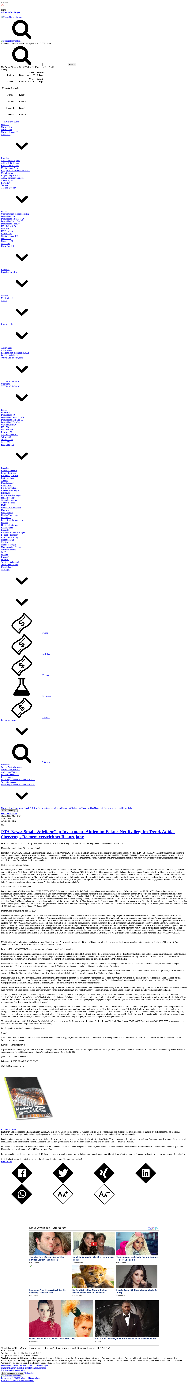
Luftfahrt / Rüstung (9, 537)
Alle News (5, 134)
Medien (4, 296)
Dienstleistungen (8, 483)
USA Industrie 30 (8, 226)
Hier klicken (6, 1161)
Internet (4, 522)
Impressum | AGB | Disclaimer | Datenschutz (20, 1378)
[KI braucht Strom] (27, 1127)
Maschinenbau (7, 540)
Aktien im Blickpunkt (10, 160)
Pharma (4, 554)
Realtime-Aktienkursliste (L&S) (15, 353)
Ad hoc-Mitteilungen (10, 12)
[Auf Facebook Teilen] (21, 1182)
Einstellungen (7, 777)
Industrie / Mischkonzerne (12, 520)
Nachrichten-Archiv (16, 1370)
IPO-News (5, 183)
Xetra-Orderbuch (22, 1365)
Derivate (46, 675)
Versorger (5, 569)
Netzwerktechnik (8, 550)
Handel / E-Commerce (11, 507)
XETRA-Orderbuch (10, 381)
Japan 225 (5, 243)
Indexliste (5, 412)
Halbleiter (5, 505)
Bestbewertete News (10, 165)
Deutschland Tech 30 (10, 224)
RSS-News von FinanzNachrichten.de (17, 1380)
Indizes (4, 211)
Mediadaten (29, 1373)
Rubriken (5, 158)
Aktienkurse (6, 348)
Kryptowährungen (9, 720)
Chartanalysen (7, 180)
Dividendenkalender (10, 355)
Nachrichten (6, 127)
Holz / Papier (7, 512)
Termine (4, 185)
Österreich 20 (7, 241)
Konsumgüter (7, 527)
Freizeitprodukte (8, 498)
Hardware (5, 510)
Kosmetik (5, 530)
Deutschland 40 (8, 216)
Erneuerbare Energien (10, 490)
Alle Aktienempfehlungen (12, 178)
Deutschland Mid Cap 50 (12, 221)
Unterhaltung (7, 567)
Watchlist (46, 762)
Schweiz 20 (6, 238)
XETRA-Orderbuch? (10, 386)
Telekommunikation (9, 564)
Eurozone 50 (6, 233)
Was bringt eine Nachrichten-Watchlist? (18, 779)
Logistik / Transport (9, 535)
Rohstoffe (5, 557)
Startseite (5, 124)
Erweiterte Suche (11, 122)
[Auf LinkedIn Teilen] (145, 1182)
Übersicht (5, 384)
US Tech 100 (7, 231)
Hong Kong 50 (7, 246)
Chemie (4, 480)
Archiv (4, 300)
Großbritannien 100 (9, 236)
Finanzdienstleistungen (11, 495)
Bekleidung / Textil (9, 475)
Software (5, 559)
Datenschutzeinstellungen (12, 1373)
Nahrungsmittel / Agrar (11, 547)
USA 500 (5, 229)
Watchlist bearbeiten (10, 774)
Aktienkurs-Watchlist (10, 772)
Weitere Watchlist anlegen (12, 767)
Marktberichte (7, 173)
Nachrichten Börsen (9, 1368)
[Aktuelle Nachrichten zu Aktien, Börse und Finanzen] (11, 17)
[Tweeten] (63, 1182)
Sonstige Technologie (10, 562)
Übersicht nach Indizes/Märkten (15, 214)
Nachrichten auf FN (9, 132)
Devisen (46, 717)
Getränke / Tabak (8, 503)
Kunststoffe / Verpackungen (13, 532)
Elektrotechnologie (9, 488)
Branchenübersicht (9, 272)
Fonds (45, 633)
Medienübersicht (8, 298)
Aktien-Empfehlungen (28, 1368)
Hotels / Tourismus (9, 515)
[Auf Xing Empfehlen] (104, 1182)
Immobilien (6, 517)
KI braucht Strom (8, 1129)
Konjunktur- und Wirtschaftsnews (15, 170)
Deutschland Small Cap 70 (12, 219)
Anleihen (46, 654)
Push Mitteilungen (9, 811)
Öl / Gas (4, 552)
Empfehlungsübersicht (11, 175)
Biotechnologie (7, 478)
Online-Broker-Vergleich (12, 358)
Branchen (5, 269)
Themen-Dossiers (8, 188)
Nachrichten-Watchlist (10, 769)
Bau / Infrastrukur (9, 473)
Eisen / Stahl (6, 485)
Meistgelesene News (10, 168)
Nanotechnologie (8, 545)
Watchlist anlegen (8, 782)
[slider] (5, 823)
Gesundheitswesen (9, 500)
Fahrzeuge (5, 493)
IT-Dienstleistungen (9, 525)
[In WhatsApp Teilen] (21, 1204)
